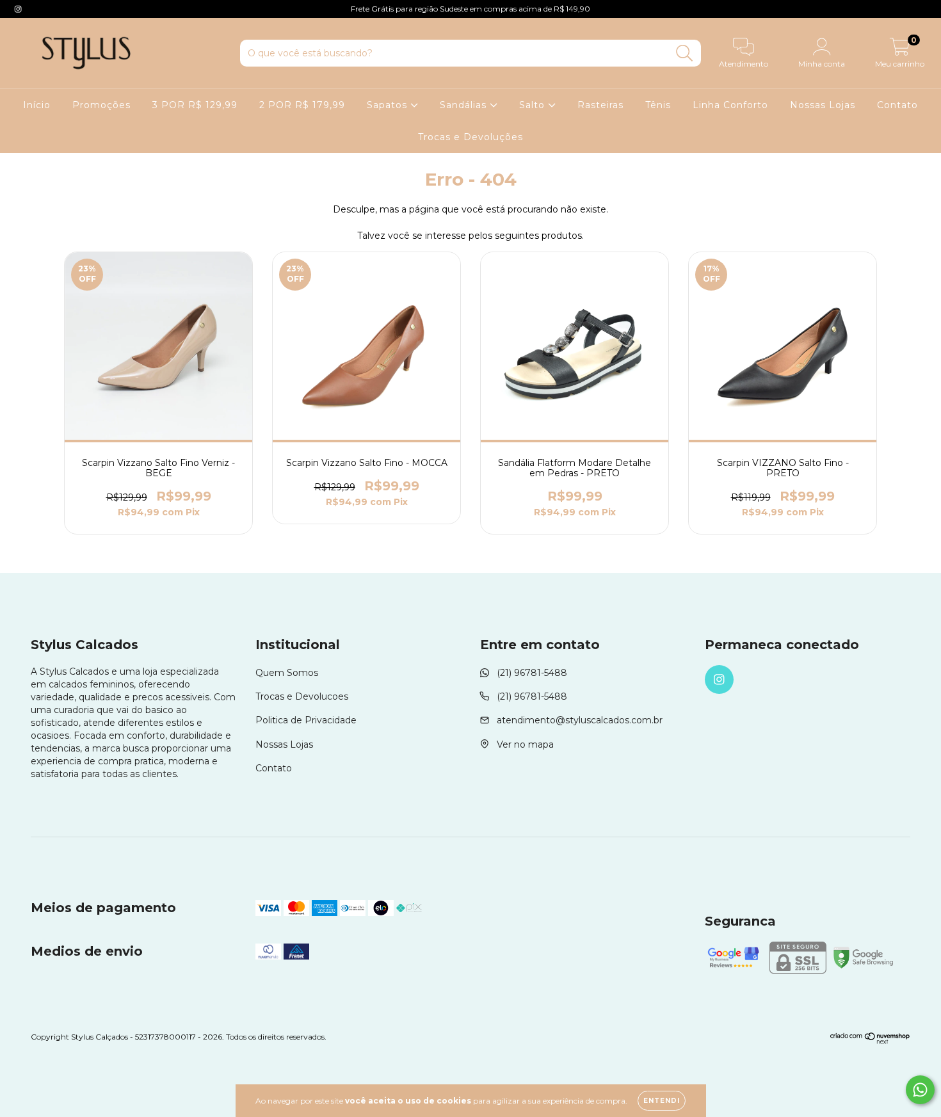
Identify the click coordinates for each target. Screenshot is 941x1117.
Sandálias (465, 105)
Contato (897, 105)
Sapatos (388, 105)
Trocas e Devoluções (470, 137)
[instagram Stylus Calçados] (18, 9)
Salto (533, 105)
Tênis (658, 105)
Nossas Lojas (822, 105)
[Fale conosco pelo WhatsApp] (920, 1089)
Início (37, 105)
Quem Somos (286, 673)
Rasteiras (600, 105)
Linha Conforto (730, 105)
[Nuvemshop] (870, 1041)
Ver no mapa (525, 744)
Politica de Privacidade (306, 720)
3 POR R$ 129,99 (194, 105)
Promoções (101, 105)
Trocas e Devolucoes (301, 696)
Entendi (661, 1101)
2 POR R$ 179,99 (302, 105)
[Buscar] (685, 53)
